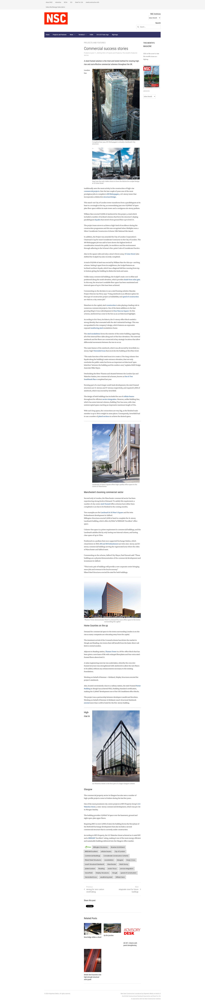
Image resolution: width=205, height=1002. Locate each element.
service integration (109, 399)
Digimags (115, 35)
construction (111, 305)
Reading (101, 868)
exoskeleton (109, 860)
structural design (109, 197)
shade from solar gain (132, 280)
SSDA (91, 35)
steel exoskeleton (93, 334)
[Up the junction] (112, 928)
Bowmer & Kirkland (118, 847)
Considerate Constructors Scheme (116, 856)
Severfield (88, 873)
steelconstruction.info (92, 2)
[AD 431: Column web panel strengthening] (132, 931)
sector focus (112, 868)
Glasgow (120, 860)
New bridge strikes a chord (92, 937)
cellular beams (128, 396)
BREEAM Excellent (91, 851)
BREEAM (91, 838)
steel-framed (105, 504)
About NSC (49, 2)
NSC (103, 53)
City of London (120, 851)
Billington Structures (100, 847)
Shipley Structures (102, 873)
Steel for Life (79, 2)
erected (87, 703)
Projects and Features (59, 35)
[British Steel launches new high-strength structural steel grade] (92, 960)
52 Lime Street (130, 254)
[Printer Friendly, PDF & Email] (88, 847)
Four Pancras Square (121, 311)
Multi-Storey (123, 864)
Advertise (58, 2)
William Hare (120, 877)
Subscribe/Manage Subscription (55, 7)
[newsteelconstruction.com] (56, 18)
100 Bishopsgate (113, 194)
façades (97, 220)
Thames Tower (111, 652)
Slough (114, 873)
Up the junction (109, 935)
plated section (90, 868)
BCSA (65, 2)
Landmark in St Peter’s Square (112, 513)
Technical (81, 35)
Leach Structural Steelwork (94, 864)
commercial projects (91, 191)
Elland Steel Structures (93, 860)
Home (47, 35)
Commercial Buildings (92, 856)
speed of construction (131, 297)
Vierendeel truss (99, 351)
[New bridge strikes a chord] (92, 929)
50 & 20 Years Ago (103, 35)
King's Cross (130, 860)
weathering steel (97, 328)
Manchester (111, 864)
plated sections (103, 416)
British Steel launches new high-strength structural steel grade (92, 977)
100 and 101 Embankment (109, 544)
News (71, 35)
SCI (71, 2)
